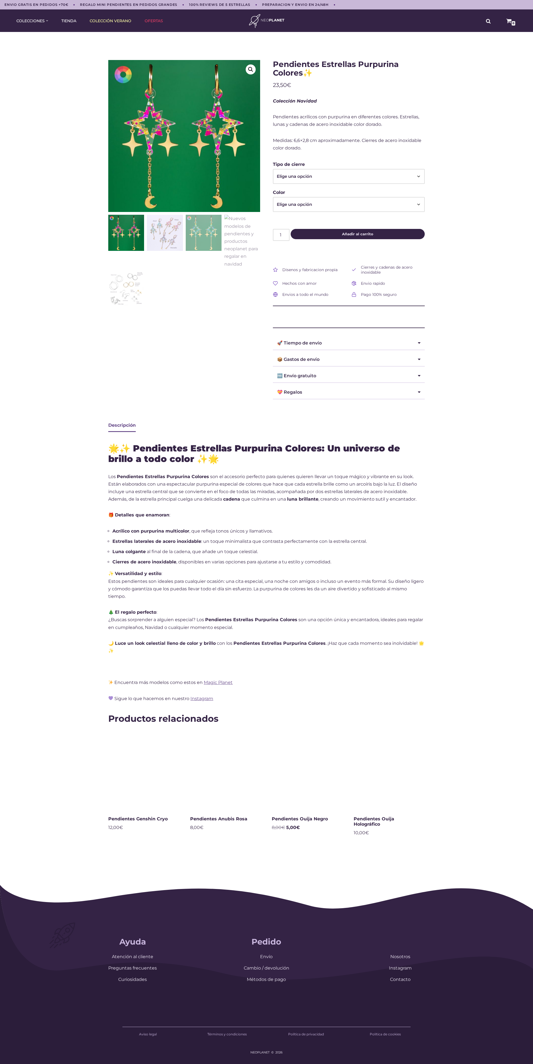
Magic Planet (218, 682)
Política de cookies (385, 1034)
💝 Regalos (289, 392)
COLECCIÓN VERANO (110, 20)
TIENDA (68, 20)
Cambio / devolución (266, 968)
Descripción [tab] (122, 425)
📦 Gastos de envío (298, 359)
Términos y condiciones (227, 1034)
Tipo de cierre (289, 164)
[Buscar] (488, 21)
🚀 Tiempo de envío (299, 343)
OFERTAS (154, 20)
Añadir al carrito (357, 234)
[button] (47, 21)
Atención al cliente (132, 956)
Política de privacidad (306, 1034)
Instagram (201, 698)
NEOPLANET (260, 1052)
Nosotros (400, 956)
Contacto (400, 979)
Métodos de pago (266, 979)
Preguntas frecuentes (132, 968)
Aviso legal (148, 1034)
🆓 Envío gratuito (296, 375)
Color (279, 192)
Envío (266, 956)
